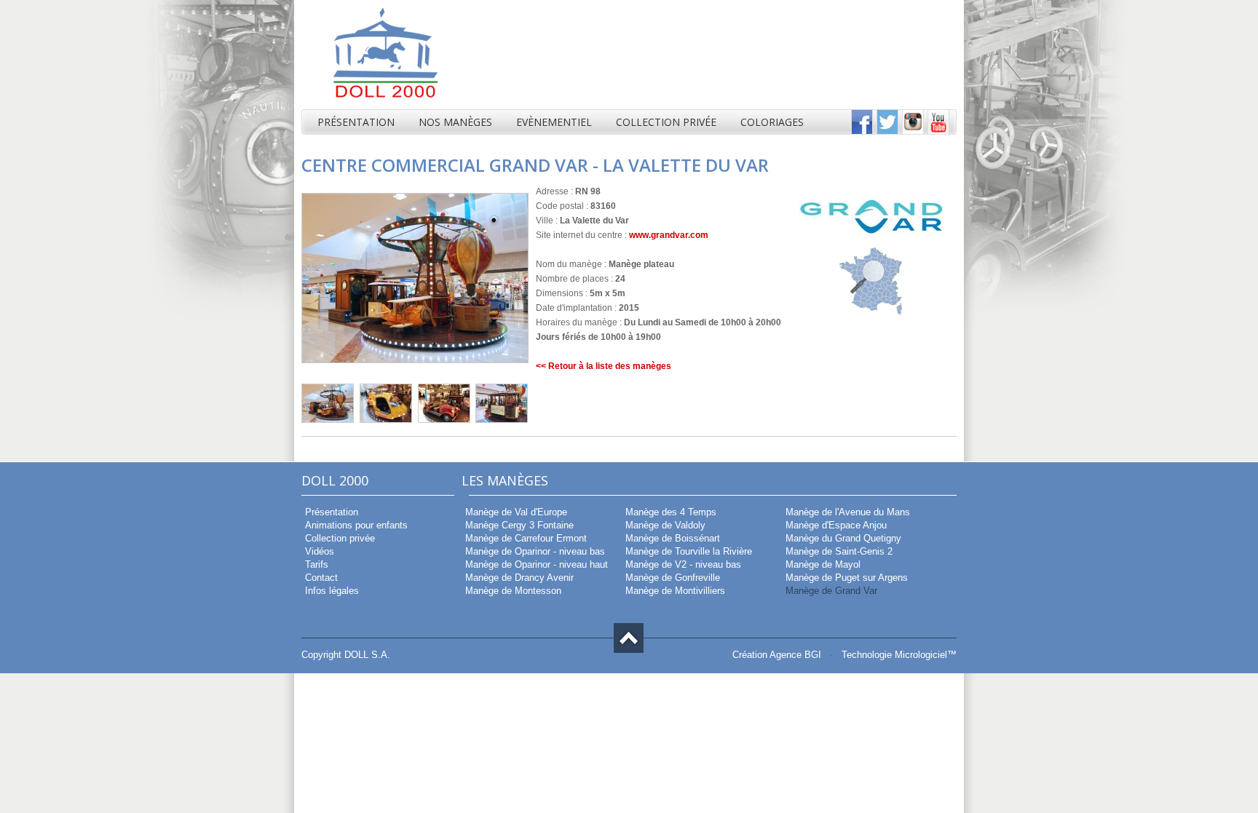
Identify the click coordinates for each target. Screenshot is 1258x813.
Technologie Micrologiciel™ (899, 654)
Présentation (355, 122)
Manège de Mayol (822, 564)
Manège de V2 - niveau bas (681, 564)
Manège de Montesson (511, 590)
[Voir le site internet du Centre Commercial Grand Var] (871, 234)
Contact (320, 577)
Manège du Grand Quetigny (842, 538)
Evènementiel (554, 122)
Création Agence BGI (776, 654)
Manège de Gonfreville (671, 577)
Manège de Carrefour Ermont (524, 538)
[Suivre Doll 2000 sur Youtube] (938, 132)
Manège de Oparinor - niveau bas (533, 551)
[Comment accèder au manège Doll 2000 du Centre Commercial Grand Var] (870, 312)
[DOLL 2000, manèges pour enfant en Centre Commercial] (377, 106)
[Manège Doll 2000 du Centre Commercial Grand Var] (415, 360)
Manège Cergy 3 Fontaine (518, 525)
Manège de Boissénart (671, 538)
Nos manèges (455, 122)
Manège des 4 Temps (669, 512)
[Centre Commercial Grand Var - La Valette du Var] (327, 420)
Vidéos (318, 551)
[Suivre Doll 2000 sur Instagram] (913, 132)
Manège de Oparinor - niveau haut (535, 564)
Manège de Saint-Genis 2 (838, 551)
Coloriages (772, 122)
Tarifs (315, 564)
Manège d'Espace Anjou (835, 525)
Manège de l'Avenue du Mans (846, 512)
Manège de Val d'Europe (514, 512)
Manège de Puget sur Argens (845, 577)
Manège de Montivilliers (673, 590)
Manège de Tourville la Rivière (687, 551)
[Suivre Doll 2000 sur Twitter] (887, 132)
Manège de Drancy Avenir (518, 577)
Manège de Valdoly (663, 525)
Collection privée (666, 122)
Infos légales (330, 590)
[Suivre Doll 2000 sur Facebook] (862, 132)
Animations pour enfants (355, 525)
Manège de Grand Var (830, 590)
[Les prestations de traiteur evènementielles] (869, 55)
